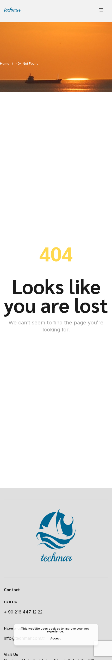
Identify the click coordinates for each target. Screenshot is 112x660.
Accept (55, 638)
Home (4, 64)
